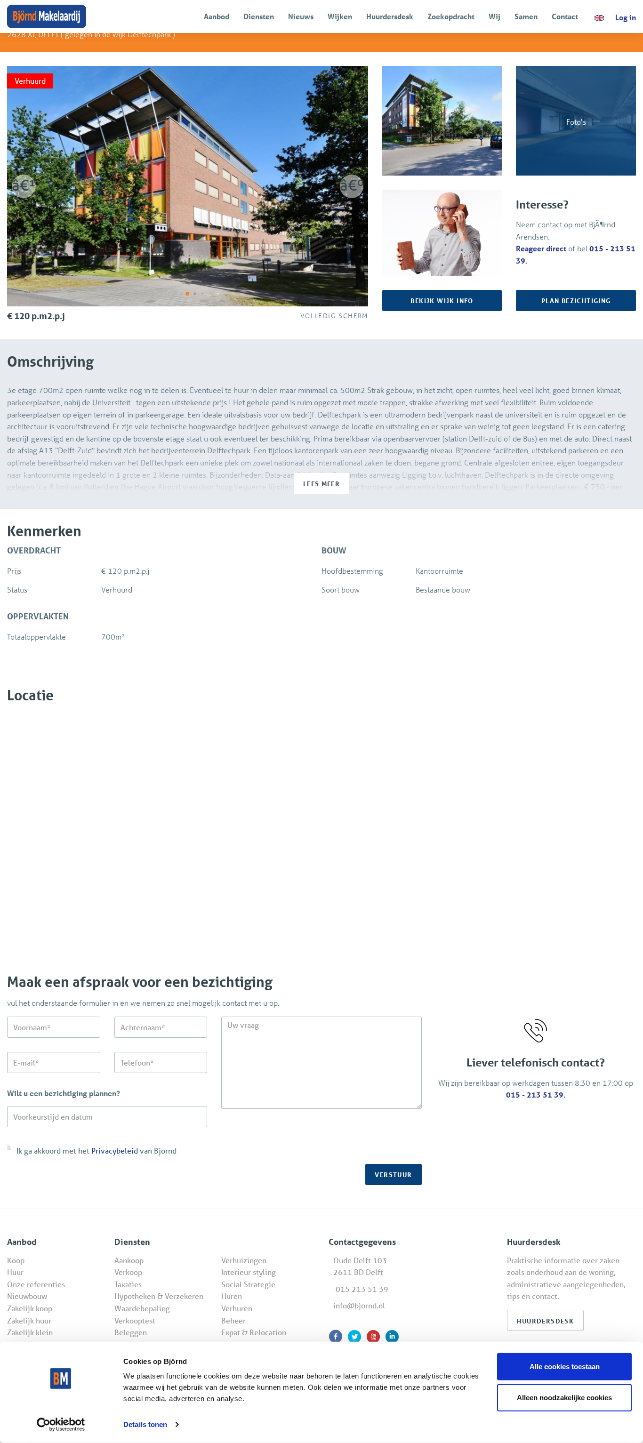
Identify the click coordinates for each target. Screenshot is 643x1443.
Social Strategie (248, 1284)
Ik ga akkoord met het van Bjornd (96, 1150)
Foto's (576, 122)
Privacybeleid (114, 1150)
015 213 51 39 (362, 1289)
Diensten (258, 16)
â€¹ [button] (23, 185)
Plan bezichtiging (576, 300)
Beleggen (130, 1332)
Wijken (340, 16)
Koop (15, 1260)
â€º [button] (351, 185)
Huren (231, 1296)
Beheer (233, 1320)
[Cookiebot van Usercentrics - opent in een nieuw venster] (61, 1425)
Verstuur (393, 1174)
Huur (15, 1272)
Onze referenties (36, 1284)
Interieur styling (248, 1272)
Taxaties (128, 1284)
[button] (187, 294)
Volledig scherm (331, 315)
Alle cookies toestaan (565, 1367)
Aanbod (216, 16)
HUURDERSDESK (545, 1320)
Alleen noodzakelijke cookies (564, 1397)
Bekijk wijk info (441, 300)
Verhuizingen (243, 1260)
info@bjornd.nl (359, 1305)
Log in (625, 17)
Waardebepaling (142, 1308)
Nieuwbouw (27, 1296)
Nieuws (300, 16)
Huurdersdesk (389, 16)
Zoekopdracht (450, 16)
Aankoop (129, 1260)
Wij (494, 16)
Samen (526, 16)
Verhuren (236, 1308)
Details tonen (145, 1424)
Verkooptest (134, 1320)
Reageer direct (541, 248)
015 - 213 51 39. (536, 1094)
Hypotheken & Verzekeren (158, 1296)
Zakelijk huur (29, 1320)
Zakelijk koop (29, 1308)
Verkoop (128, 1272)
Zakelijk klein (30, 1332)
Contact (565, 16)
